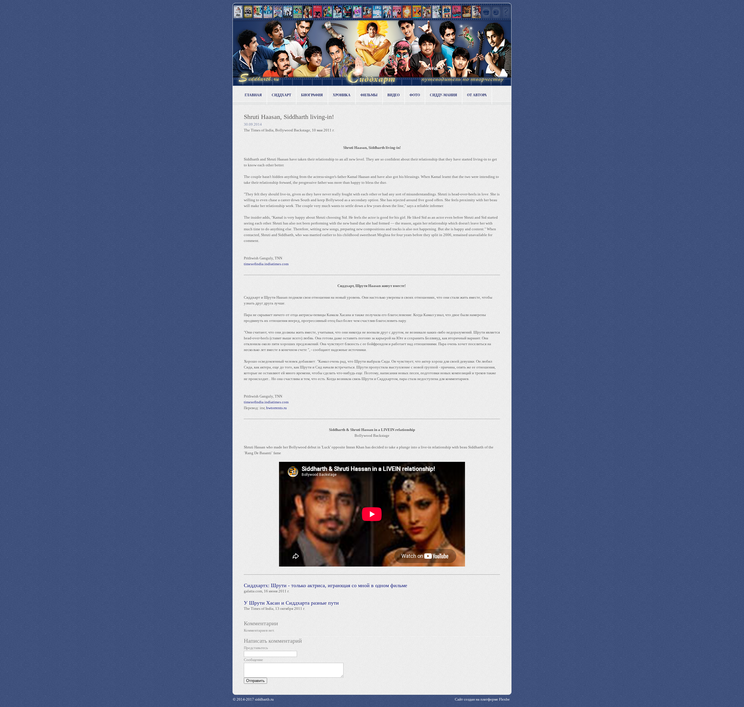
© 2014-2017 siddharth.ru (253, 699)
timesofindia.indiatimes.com (266, 264)
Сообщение (253, 660)
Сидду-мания (443, 95)
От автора (477, 95)
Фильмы (369, 95)
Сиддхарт (281, 95)
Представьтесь (256, 648)
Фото (414, 95)
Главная (253, 95)
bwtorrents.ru (276, 408)
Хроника (341, 95)
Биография (312, 95)
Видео (393, 95)
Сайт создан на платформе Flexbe (482, 699)
